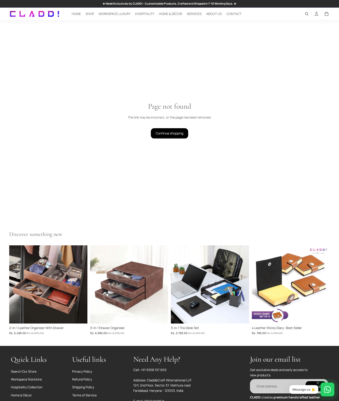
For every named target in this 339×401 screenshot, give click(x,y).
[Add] (80, 316)
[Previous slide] (16, 284)
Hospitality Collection (26, 387)
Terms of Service (84, 395)
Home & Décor (21, 395)
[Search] (307, 14)
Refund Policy (82, 379)
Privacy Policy (82, 371)
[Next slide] (80, 284)
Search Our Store (23, 371)
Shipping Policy (83, 387)
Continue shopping (169, 133)
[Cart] (326, 14)
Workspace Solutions (26, 379)
